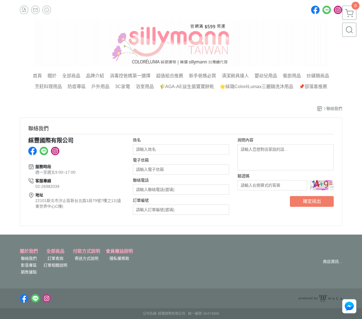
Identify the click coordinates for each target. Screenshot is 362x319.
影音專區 (29, 265)
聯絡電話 (141, 180)
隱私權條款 (119, 258)
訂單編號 (141, 200)
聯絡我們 (29, 258)
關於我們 (29, 251)
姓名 (137, 140)
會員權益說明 (119, 251)
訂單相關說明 (55, 265)
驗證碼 (243, 176)
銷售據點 (29, 272)
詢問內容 (245, 140)
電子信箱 (141, 160)
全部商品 (55, 251)
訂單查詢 (55, 258)
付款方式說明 (86, 251)
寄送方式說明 (86, 258)
